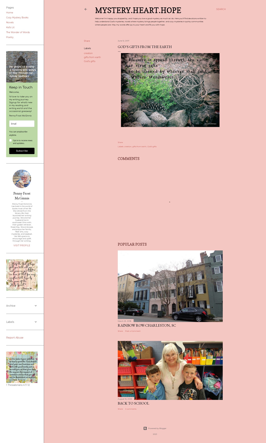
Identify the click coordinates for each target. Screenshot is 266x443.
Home (9, 12)
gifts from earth (92, 57)
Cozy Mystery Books (17, 17)
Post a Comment (133, 331)
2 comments (130, 409)
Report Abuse (14, 337)
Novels (10, 22)
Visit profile (22, 245)
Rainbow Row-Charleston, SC (147, 325)
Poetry (10, 37)
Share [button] (87, 41)
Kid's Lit (10, 27)
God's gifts (89, 61)
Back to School (133, 403)
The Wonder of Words (18, 32)
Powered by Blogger (157, 428)
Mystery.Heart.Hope (138, 10)
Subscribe (22, 151)
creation (88, 53)
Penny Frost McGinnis (21, 195)
